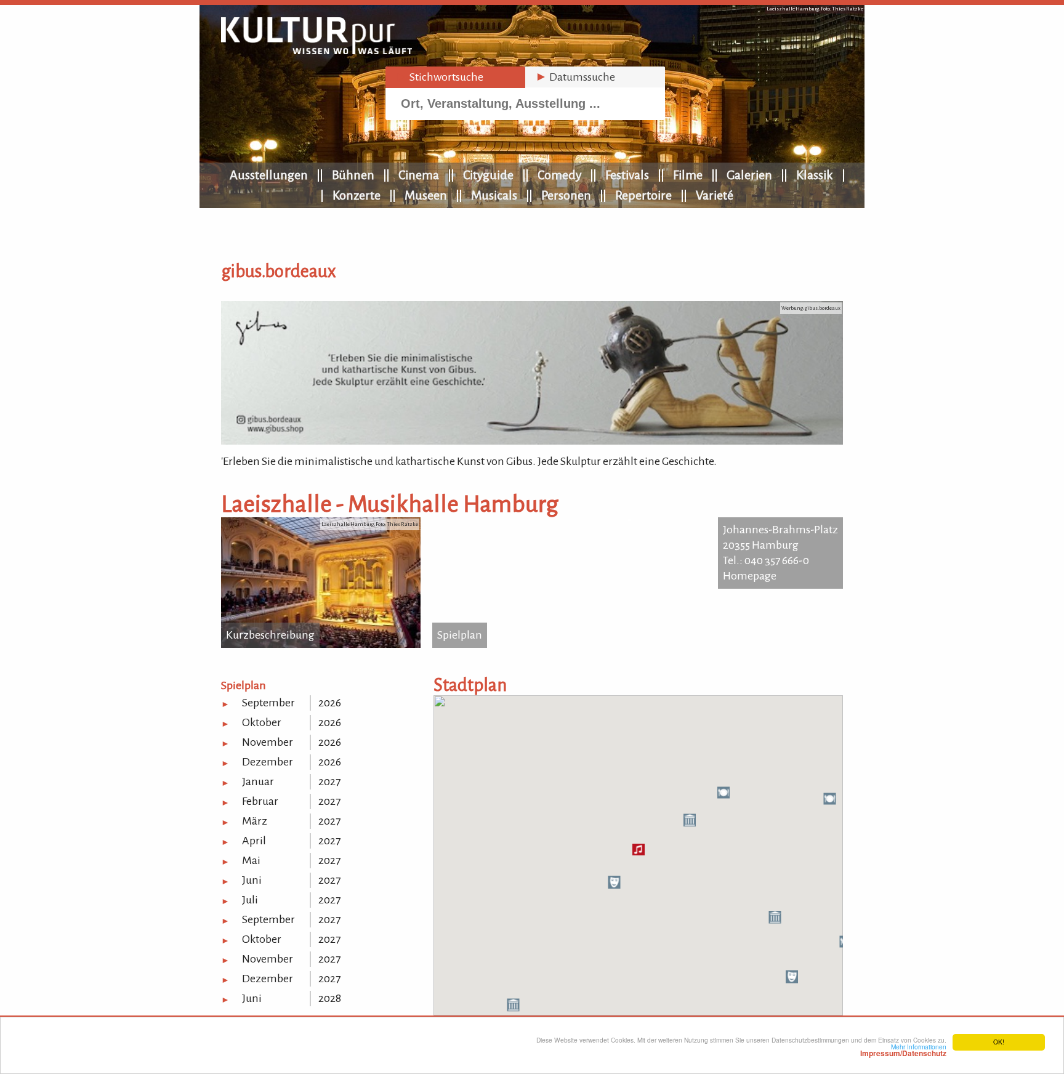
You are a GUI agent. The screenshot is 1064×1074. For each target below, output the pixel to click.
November (267, 742)
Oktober (261, 722)
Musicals (494, 195)
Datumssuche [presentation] (575, 77)
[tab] (455, 77)
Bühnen (353, 175)
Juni (252, 880)
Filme (688, 175)
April (254, 840)
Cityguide (488, 175)
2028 (329, 998)
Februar (260, 801)
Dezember (267, 762)
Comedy (559, 175)
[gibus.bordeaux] (532, 441)
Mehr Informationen (903, 1050)
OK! (998, 1041)
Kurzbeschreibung (270, 635)
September (268, 702)
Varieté (714, 195)
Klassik (814, 175)
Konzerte (356, 195)
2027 (329, 781)
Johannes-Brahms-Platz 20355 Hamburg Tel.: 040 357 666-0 (780, 545)
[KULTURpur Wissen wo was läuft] (316, 50)
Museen (426, 195)
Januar (258, 781)
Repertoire (643, 195)
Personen (566, 195)
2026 (329, 702)
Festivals (627, 175)
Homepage (749, 576)
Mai (251, 860)
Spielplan (459, 635)
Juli (250, 900)
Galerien (749, 175)
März (254, 821)
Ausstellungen (269, 175)
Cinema (418, 175)
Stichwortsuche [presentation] (439, 77)
